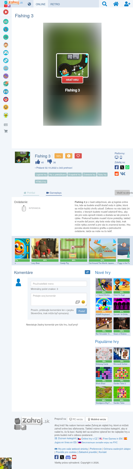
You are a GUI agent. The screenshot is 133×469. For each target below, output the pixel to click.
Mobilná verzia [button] (98, 419)
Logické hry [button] (41, 174)
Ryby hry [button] (102, 174)
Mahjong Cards (102, 364)
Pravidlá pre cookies (66, 452)
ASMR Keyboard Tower (105, 314)
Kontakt (103, 452)
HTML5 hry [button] (41, 181)
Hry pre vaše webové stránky (73, 448)
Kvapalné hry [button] (74, 174)
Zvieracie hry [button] (89, 174)
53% (58, 155)
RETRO (56, 4)
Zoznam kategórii (67, 438)
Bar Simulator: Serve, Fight (107, 333)
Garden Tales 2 (120, 383)
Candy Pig (48, 263)
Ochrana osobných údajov (117, 448)
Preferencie (96, 448)
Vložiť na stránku (123, 192)
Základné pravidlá (88, 452)
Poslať (82, 311)
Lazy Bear (20, 263)
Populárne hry (107, 341)
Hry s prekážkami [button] (57, 174)
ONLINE (42, 4)
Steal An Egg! (119, 295)
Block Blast (100, 383)
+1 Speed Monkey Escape (106, 295)
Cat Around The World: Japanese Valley (89, 263)
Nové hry (103, 272)
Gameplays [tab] (55, 192)
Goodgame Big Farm (104, 403)
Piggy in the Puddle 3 (110, 263)
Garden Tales (119, 403)
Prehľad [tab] (30, 192)
